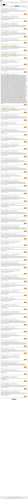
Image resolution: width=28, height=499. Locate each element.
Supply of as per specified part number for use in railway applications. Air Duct (11, 357)
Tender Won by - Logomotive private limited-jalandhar (7, 181)
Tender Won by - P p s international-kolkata (5, 17)
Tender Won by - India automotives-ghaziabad (6, 291)
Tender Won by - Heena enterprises (5, 204)
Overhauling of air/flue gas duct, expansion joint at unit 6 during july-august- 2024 (10, 62)
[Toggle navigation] (27, 1)
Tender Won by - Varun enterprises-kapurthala (6, 211)
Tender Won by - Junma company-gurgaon (5, 67)
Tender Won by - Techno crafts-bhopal (5, 298)
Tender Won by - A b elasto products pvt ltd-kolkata (6, 138)
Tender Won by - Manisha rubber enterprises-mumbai (7, 130)
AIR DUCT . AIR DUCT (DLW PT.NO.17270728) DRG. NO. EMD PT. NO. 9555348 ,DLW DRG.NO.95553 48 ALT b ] (14, 40)
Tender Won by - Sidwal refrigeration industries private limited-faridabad (9, 234)
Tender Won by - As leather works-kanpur (5, 349)
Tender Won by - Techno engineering (5, 61)
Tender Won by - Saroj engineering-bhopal (5, 123)
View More (14, 399)
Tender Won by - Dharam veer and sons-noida (6, 24)
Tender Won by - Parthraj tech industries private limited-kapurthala (8, 370)
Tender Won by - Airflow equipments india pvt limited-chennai (7, 320)
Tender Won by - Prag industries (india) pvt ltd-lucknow (7, 392)
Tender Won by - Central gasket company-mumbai (6, 384)
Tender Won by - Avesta (3, 248)
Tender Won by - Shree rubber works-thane (5, 255)
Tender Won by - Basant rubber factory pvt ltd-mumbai (7, 242)
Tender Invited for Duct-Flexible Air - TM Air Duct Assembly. (7, 271)
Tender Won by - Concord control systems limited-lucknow (7, 167)
